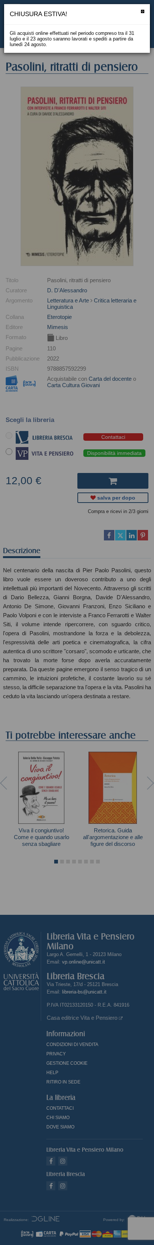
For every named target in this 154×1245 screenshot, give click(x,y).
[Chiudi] (142, 11)
